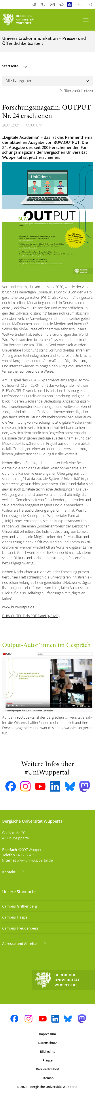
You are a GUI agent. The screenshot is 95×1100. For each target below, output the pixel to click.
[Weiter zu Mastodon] (84, 786)
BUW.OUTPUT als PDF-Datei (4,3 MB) (30, 615)
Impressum (47, 1034)
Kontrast (35, 4)
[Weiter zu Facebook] (10, 786)
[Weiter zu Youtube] (40, 786)
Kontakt (9, 871)
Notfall (61, 4)
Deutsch (80, 4)
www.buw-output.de (18, 607)
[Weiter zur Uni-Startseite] (23, 20)
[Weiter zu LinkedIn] (55, 786)
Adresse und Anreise (20, 943)
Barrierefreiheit (47, 1069)
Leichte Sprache (70, 4)
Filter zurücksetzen (78, 90)
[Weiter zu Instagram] (25, 786)
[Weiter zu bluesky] (70, 786)
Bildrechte (47, 1051)
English (90, 4)
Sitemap (48, 1078)
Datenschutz (47, 1043)
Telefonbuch (44, 4)
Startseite (10, 66)
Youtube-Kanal (28, 717)
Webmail (53, 4)
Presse (48, 1060)
